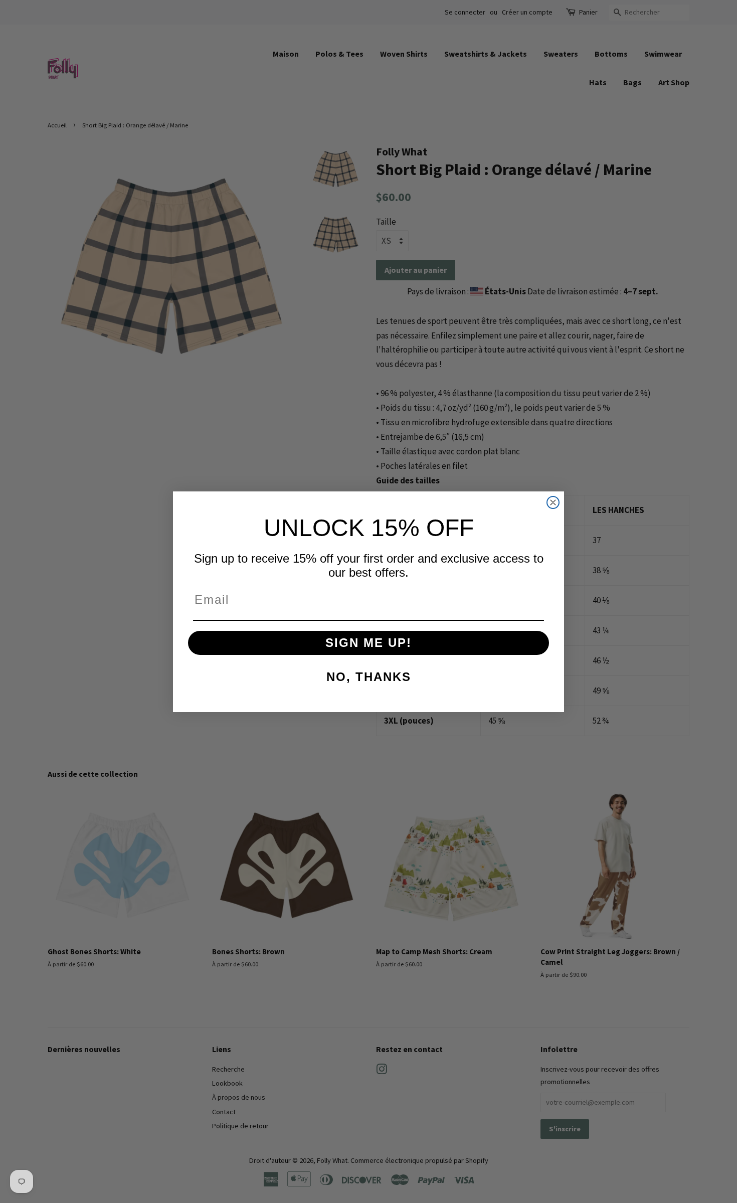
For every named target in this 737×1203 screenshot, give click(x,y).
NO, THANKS (368, 676)
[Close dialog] (553, 502)
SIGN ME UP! (368, 642)
